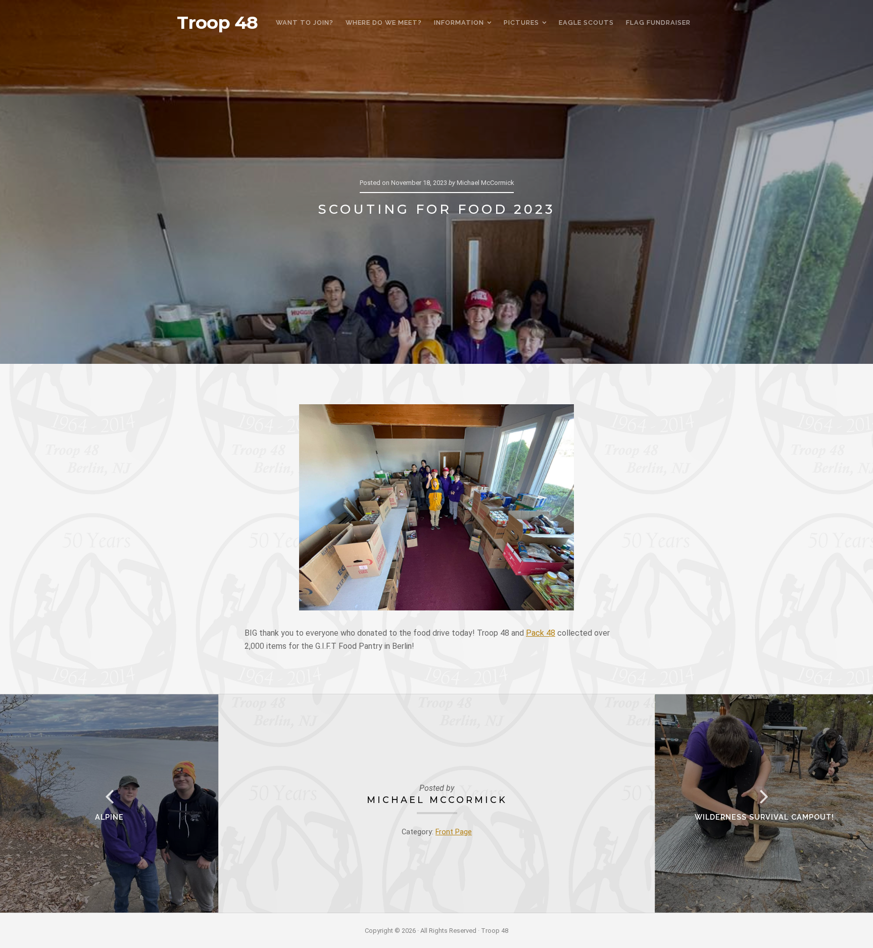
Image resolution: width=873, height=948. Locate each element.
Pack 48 (540, 633)
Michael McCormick (437, 799)
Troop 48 (217, 22)
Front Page (453, 832)
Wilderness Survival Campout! (764, 817)
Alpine (109, 817)
